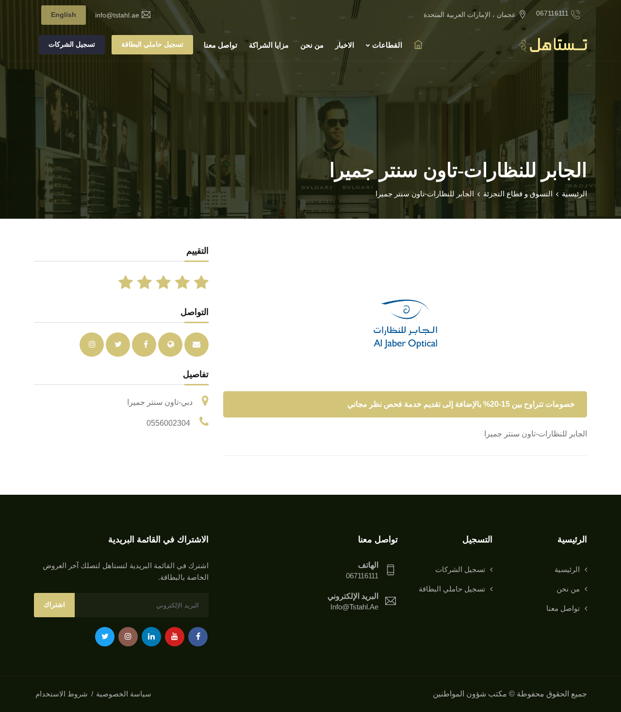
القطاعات (386, 45)
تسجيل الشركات (72, 44)
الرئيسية (574, 194)
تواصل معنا (220, 45)
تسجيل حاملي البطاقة (152, 44)
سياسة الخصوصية (123, 694)
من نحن (312, 45)
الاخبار (344, 45)
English (63, 14)
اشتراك (54, 604)
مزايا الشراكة (269, 45)
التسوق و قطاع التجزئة (518, 194)
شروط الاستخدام (61, 694)
